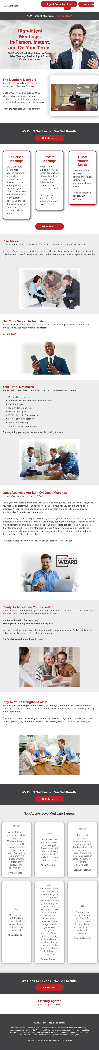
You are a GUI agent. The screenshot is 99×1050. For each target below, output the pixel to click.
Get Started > (79, 6)
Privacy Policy (40, 1023)
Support (48, 1004)
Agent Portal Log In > (59, 4)
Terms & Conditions (57, 1023)
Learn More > (64, 16)
